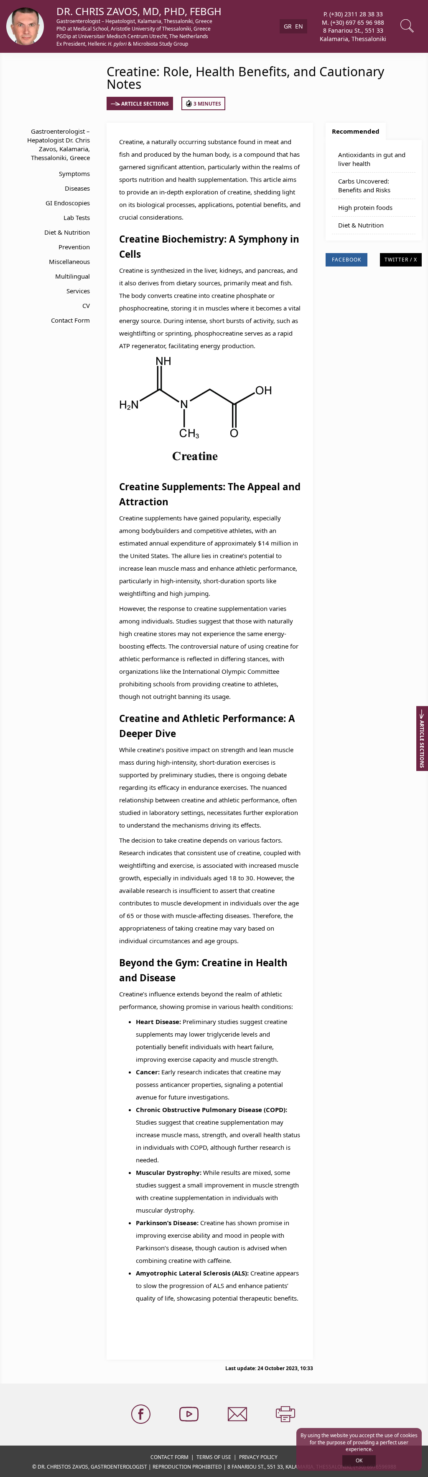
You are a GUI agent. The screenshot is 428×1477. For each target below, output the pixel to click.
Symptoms (74, 173)
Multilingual (72, 276)
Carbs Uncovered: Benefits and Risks (364, 185)
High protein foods (365, 207)
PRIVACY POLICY (258, 1457)
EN (299, 26)
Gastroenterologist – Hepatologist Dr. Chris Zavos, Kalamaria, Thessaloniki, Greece (58, 144)
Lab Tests (77, 217)
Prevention (74, 247)
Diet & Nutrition (67, 232)
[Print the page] (286, 1415)
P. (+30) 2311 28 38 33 (353, 14)
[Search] (408, 26)
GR (288, 26)
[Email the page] (238, 1415)
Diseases (77, 188)
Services (78, 291)
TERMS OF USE (213, 1457)
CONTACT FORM (169, 1457)
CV (86, 305)
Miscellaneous (69, 261)
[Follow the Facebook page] (141, 1415)
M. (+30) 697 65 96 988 (353, 22)
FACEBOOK (346, 259)
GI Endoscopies (68, 203)
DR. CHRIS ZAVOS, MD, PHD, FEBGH (139, 11)
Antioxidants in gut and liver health (371, 159)
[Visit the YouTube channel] (189, 1415)
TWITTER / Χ (401, 259)
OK (359, 1460)
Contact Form (70, 320)
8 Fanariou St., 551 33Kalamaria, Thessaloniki (353, 34)
